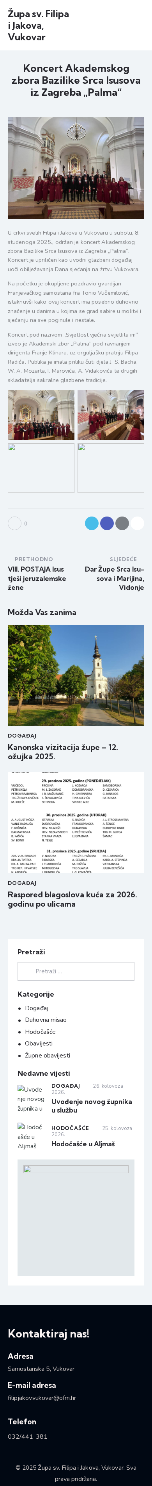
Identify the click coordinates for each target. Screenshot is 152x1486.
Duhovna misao (46, 1020)
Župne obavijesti (47, 1055)
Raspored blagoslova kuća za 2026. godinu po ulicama (72, 899)
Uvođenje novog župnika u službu (91, 1105)
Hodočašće (40, 1032)
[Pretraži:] (76, 971)
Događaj (22, 736)
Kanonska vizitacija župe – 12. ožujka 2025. (63, 752)
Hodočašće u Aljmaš (83, 1144)
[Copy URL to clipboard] (137, 523)
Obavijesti (39, 1043)
